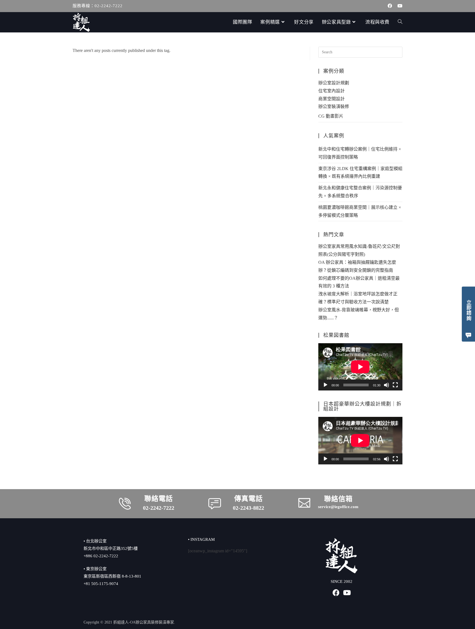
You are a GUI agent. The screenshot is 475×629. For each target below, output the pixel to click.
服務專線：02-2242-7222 (98, 6)
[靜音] (386, 385)
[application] (360, 366)
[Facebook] (336, 592)
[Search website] (400, 22)
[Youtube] (347, 592)
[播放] (325, 385)
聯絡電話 (158, 498)
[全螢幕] (395, 385)
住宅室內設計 (331, 90)
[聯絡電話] (125, 503)
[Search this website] (360, 51)
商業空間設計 (331, 98)
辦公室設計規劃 (333, 83)
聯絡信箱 (338, 499)
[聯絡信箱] (304, 503)
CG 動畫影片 (330, 116)
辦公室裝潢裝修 (333, 106)
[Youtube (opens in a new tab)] (398, 6)
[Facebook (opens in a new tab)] (390, 6)
